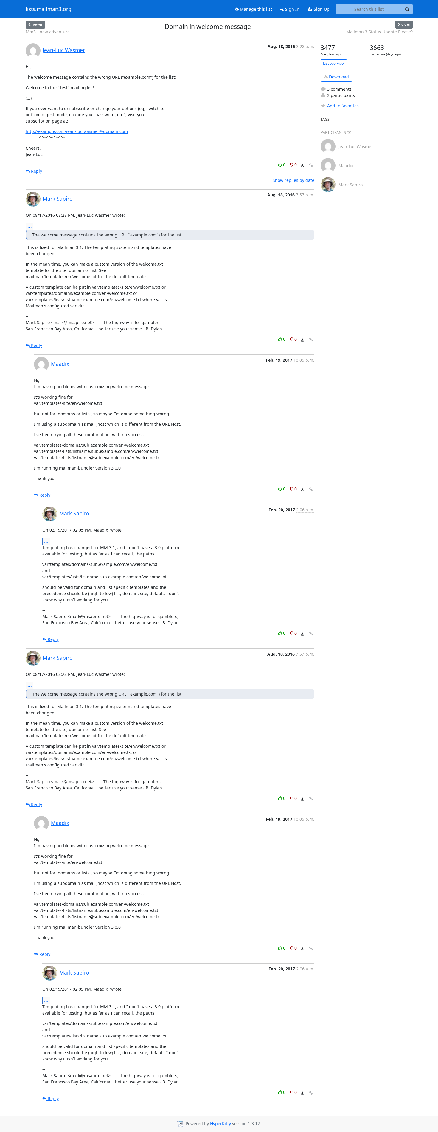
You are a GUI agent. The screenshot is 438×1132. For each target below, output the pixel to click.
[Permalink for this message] (311, 165)
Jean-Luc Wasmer (64, 50)
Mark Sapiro (58, 198)
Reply (36, 171)
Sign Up (321, 9)
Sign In (291, 9)
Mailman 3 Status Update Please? (379, 32)
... (29, 226)
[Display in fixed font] (302, 166)
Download (338, 77)
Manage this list (255, 9)
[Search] (407, 9)
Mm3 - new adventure (48, 32)
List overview (334, 63)
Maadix (60, 363)
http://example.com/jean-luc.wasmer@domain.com (77, 131)
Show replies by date (293, 180)
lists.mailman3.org (49, 9)
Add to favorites (343, 106)
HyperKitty (220, 1124)
